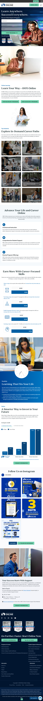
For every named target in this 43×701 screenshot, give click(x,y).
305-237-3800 (7, 594)
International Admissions (35, 667)
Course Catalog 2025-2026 (34, 661)
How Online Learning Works (7, 674)
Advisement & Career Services (35, 655)
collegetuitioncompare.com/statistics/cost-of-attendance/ (30, 459)
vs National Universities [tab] (6, 425)
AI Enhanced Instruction (33, 659)
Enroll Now (34, 5)
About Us (3, 665)
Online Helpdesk (27, 590)
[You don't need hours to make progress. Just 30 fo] (11, 487)
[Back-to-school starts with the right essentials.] (32, 487)
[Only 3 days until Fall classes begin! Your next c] (32, 508)
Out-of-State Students (34, 674)
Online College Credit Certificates (8, 651)
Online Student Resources (34, 646)
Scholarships (31, 651)
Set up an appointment (8, 601)
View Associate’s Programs (30, 101)
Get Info (36, 1)
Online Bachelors (5, 646)
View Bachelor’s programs (10, 101)
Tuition (2, 669)
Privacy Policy (12, 685)
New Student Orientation (33, 648)
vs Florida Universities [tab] (18, 425)
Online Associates (5, 648)
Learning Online (31, 653)
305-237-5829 (30, 640)
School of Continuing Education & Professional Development (14, 653)
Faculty (3, 667)
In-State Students (33, 671)
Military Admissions (34, 669)
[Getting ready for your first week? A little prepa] (11, 508)
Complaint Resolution (29, 685)
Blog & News (4, 671)
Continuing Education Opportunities (24, 35)
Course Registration (32, 657)
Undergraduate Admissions (36, 665)
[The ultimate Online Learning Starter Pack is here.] (11, 529)
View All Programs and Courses (8, 35)
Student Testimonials (5, 676)
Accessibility (18, 685)
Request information (21, 463)
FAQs (23, 685)
